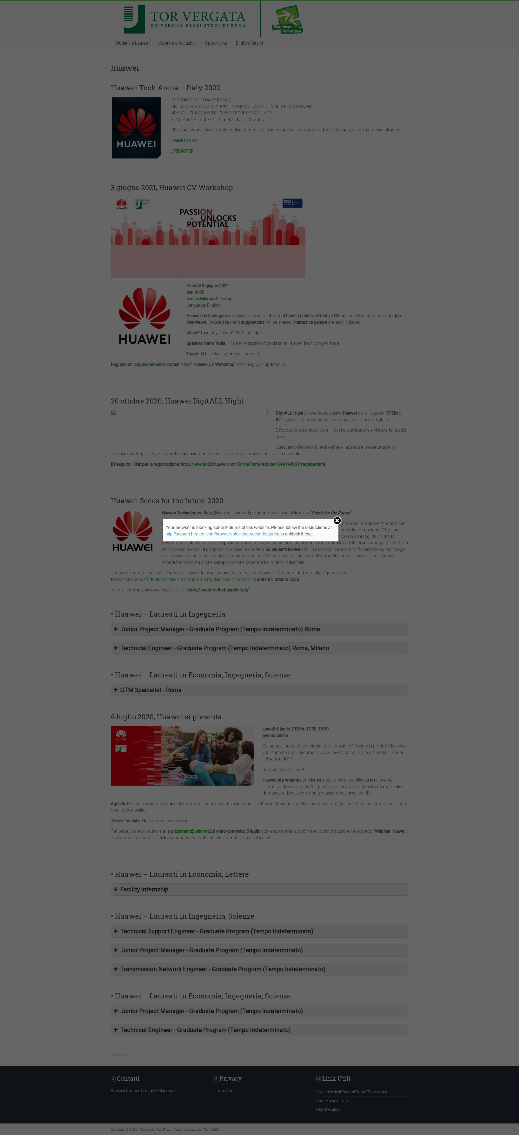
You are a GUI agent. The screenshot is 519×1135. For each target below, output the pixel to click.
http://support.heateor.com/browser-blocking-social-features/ (222, 534)
